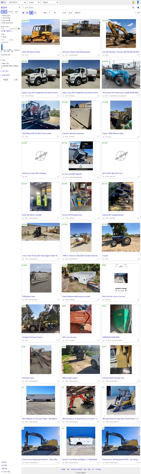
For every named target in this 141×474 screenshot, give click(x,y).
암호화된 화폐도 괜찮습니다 (10, 67)
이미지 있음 (6, 18)
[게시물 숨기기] (58, 55)
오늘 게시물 (6, 20)
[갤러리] (31, 12)
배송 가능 (5, 63)
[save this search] (138, 7)
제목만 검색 (6, 16)
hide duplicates (7, 23)
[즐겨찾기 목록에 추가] (23, 55)
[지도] (35, 12)
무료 (4, 37)
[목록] (23, 12)
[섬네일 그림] (27, 12)
